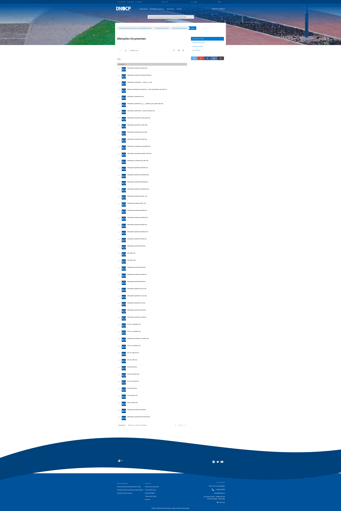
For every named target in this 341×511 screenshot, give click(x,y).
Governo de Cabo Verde (152, 487)
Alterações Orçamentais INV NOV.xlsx (137, 182)
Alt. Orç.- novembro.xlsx (134, 331)
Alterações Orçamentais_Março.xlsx (137, 68)
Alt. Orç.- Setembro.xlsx (134, 345)
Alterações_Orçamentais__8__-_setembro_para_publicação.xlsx (145, 103)
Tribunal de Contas (150, 496)
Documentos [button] (170, 9)
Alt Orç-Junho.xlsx (132, 402)
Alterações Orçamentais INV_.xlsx (136, 203)
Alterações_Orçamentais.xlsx (135, 96)
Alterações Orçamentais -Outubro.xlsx (138, 338)
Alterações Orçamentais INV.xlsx (136, 246)
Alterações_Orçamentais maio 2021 (137, 132)
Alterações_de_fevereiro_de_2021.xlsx (137, 160)
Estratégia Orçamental (157, 9)
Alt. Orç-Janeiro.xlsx (133, 381)
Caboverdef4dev (150, 493)
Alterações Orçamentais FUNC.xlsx (137, 239)
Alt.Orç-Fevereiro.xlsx (133, 374)
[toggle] (123, 50)
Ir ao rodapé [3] (138, 1)
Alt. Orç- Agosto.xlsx (133, 352)
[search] (174, 50)
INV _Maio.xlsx (131, 253)
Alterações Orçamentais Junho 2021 (137, 125)
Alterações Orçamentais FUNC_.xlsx (137, 196)
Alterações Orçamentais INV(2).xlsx (137, 210)
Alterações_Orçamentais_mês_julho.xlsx (138, 118)
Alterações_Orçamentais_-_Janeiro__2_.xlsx (139, 82)
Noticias (179, 9)
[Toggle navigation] (133, 9)
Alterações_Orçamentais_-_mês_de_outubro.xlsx (141, 110)
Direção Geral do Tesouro (124, 493)
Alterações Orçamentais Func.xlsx (136, 288)
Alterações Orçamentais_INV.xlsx (136, 310)
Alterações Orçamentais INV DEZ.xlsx (137, 167)
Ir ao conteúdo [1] (121, 1)
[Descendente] (126, 50)
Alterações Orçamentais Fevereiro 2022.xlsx (139, 75)
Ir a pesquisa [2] (130, 1)
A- (192, 2)
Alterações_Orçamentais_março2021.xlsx (138, 146)
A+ (196, 2)
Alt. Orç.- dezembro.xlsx (134, 324)
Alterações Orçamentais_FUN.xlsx (136, 317)
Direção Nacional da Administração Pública (130, 490)
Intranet (147, 499)
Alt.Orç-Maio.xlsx (132, 388)
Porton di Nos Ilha (150, 490)
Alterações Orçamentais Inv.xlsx (136, 303)
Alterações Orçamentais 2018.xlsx (136, 409)
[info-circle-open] (178, 50)
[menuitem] (207, 39)
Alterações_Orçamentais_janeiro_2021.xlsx (139, 153)
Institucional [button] (143, 9)
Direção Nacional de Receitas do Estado (129, 487)
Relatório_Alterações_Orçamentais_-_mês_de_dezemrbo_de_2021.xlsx (147, 89)
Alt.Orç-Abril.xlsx (132, 367)
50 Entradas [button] (121, 425)
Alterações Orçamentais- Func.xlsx (137, 296)
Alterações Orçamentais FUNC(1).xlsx (137, 231)
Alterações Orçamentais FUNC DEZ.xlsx (138, 175)
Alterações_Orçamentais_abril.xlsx (137, 139)
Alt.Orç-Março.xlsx (132, 395)
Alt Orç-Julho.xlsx (132, 360)
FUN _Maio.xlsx (131, 260)
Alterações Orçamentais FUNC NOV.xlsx (138, 189)
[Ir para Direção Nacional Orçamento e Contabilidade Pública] (123, 8)
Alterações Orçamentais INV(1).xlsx (137, 224)
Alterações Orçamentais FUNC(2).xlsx (137, 217)
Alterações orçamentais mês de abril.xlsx (138, 417)
